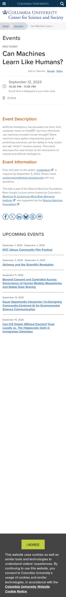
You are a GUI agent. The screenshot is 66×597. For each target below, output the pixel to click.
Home (6, 26)
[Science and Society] (33, 15)
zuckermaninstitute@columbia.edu (23, 177)
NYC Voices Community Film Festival (27, 249)
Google (51, 71)
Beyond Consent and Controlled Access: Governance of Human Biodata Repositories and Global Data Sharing (32, 283)
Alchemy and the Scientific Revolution (28, 264)
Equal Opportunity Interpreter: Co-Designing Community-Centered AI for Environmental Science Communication (32, 305)
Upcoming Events (21, 26)
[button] (4, 3)
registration (43, 170)
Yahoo (59, 71)
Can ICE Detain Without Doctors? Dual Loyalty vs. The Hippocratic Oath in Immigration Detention (28, 328)
